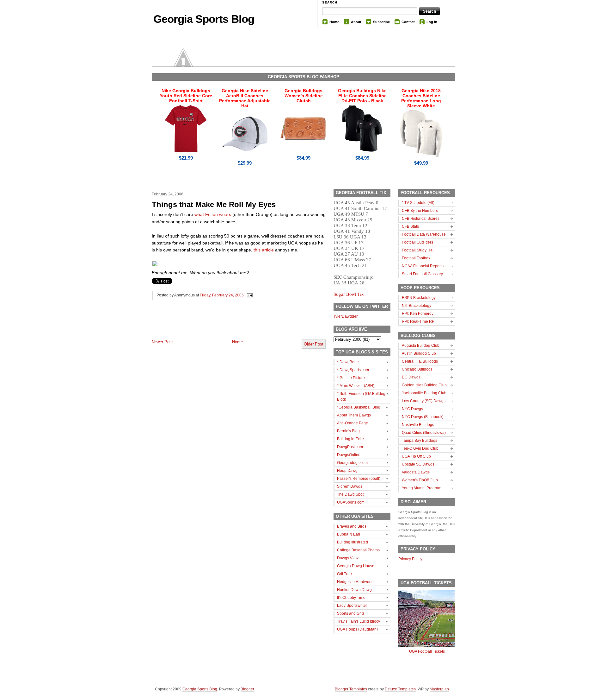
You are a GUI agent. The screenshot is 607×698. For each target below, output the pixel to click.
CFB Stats (410, 226)
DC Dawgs (411, 377)
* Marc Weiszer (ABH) (355, 386)
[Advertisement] (226, 324)
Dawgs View (348, 558)
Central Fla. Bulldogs (420, 361)
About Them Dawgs (354, 415)
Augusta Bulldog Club (420, 345)
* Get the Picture (351, 378)
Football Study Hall (418, 250)
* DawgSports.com (353, 370)
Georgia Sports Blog (203, 19)
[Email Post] (249, 295)
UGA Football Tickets (427, 651)
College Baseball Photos (358, 550)
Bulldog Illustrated (352, 542)
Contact (408, 22)
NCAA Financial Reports (423, 266)
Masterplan (439, 689)
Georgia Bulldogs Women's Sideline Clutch (304, 95)
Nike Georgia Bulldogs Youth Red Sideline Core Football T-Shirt (186, 95)
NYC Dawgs (412, 409)
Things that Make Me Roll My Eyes (214, 204)
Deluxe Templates (400, 689)
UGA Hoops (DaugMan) (357, 629)
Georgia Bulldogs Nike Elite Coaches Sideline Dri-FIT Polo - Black (362, 95)
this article (264, 249)
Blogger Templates (351, 689)
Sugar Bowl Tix (349, 294)
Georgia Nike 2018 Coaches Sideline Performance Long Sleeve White (421, 98)
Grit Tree (344, 574)
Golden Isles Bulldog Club (424, 385)
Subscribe (381, 22)
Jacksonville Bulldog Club (424, 393)
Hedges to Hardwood (355, 582)
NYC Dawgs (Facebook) (423, 417)
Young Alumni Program (421, 488)
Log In (431, 22)
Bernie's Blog (348, 431)
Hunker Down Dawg (354, 589)
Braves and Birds (351, 526)
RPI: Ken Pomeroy (417, 313)
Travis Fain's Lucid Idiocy (358, 621)
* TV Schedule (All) (418, 202)
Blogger (247, 689)
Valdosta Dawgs (416, 472)
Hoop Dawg (347, 470)
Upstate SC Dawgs (418, 464)
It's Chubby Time (351, 597)
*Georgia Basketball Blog (358, 407)
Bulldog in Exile (350, 439)
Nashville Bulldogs (418, 424)
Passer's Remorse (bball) (358, 478)
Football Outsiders (417, 242)
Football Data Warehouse (424, 234)
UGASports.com (351, 502)
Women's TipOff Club (420, 480)
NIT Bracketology (416, 305)
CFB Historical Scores (420, 218)
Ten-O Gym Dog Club (420, 448)
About (356, 22)
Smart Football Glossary (422, 274)
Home (334, 22)
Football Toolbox (416, 258)
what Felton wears (212, 214)
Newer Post (162, 341)
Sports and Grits (351, 613)
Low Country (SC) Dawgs (423, 401)
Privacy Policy (410, 559)
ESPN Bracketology (419, 297)
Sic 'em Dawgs (349, 486)
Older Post (313, 344)
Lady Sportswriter (352, 605)
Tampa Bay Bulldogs (419, 440)
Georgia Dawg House (355, 566)
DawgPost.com (350, 447)
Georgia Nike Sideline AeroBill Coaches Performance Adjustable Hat (245, 98)
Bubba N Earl (348, 534)
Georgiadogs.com (352, 462)
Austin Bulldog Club (419, 353)
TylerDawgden (346, 316)
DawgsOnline (348, 455)
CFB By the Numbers (420, 210)
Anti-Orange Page (352, 423)
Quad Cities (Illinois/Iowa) (424, 432)
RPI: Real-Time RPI (418, 321)
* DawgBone (348, 362)
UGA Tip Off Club (416, 456)
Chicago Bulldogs (417, 369)
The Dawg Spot (350, 494)
